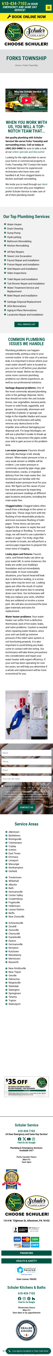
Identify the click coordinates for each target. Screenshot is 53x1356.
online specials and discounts (28, 152)
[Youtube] (29, 1139)
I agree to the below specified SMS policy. (26, 786)
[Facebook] (19, 1139)
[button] (6, 1086)
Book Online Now (28, 17)
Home (18, 65)
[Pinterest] (29, 1298)
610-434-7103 (14, 3)
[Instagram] (33, 1139)
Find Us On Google (26, 1142)
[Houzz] (33, 1298)
